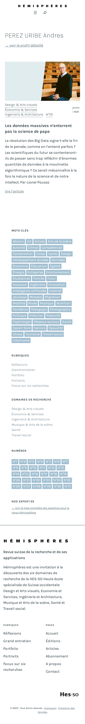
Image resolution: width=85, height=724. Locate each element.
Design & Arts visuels (21, 105)
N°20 (49, 114)
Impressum (50, 708)
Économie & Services (21, 110)
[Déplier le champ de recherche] (45, 12)
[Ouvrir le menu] (35, 12)
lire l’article (14, 191)
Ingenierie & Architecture (24, 114)
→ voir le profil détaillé (24, 45)
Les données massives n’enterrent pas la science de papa (38, 128)
